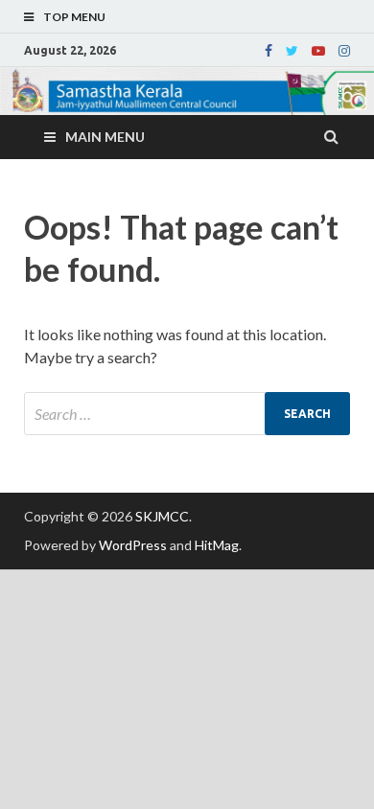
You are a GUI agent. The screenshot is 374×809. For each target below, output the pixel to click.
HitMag (217, 545)
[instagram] (344, 50)
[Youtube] (318, 50)
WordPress (133, 545)
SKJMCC (162, 516)
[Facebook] (268, 50)
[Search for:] (187, 413)
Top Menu (74, 17)
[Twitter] (292, 50)
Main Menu (105, 136)
